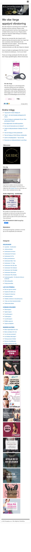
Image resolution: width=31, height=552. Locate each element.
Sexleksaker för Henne (9, 251)
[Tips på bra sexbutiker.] (11, 491)
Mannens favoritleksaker (10, 341)
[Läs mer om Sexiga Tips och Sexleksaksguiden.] (11, 176)
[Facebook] (4, 103)
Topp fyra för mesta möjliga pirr (12, 112)
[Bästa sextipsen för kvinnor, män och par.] (11, 352)
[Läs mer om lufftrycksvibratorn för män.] (11, 383)
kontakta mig (13, 188)
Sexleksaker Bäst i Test (10, 261)
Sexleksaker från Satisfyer (10, 267)
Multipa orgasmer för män (10, 343)
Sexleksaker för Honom (10, 254)
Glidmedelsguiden (8, 281)
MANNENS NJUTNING (8, 327)
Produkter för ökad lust (9, 294)
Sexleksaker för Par (9, 256)
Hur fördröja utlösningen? (10, 336)
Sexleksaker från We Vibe (10, 265)
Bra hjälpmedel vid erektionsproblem (13, 123)
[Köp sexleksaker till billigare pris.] (11, 506)
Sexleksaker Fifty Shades (10, 274)
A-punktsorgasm (8, 318)
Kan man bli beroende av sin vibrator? (14, 126)
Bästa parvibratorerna (9, 258)
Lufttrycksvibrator (8, 249)
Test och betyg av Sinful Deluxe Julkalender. (15, 135)
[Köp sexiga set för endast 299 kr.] (11, 429)
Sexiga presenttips (8, 283)
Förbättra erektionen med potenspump (13, 298)
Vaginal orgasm (8, 312)
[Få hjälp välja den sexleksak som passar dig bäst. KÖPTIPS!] (11, 444)
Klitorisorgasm (7, 309)
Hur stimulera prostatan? (10, 334)
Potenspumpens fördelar (10, 339)
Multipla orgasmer (8, 321)
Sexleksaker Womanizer (10, 272)
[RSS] (9, 103)
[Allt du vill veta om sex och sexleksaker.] (11, 460)
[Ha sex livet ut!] (11, 475)
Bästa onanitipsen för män (10, 332)
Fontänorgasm (7, 316)
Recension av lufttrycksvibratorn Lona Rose (15, 140)
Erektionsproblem (8, 296)
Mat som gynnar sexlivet (10, 289)
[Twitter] (6, 103)
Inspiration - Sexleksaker (10, 247)
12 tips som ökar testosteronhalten (12, 301)
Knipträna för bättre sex (9, 291)
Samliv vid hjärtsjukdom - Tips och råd (14, 137)
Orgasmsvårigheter (9, 323)
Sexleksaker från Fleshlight (10, 270)
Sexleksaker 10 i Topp (9, 263)
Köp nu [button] (10, 99)
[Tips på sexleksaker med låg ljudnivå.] (11, 415)
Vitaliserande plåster (9, 303)
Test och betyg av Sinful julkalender (13, 132)
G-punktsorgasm (8, 314)
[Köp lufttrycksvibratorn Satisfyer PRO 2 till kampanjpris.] (11, 367)
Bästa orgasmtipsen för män (11, 329)
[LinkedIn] (7, 103)
